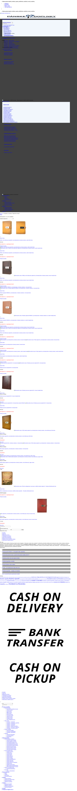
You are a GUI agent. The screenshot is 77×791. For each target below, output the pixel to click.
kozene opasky (4, 579)
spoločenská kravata (51, 582)
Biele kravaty (9, 712)
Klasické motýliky (10, 730)
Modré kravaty (10, 717)
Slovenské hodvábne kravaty (12, 709)
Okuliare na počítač (8, 205)
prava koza (37, 582)
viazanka (62, 582)
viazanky (2, 584)
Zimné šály (7, 198)
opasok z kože (6, 582)
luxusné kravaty (10, 580)
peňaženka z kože (12, 582)
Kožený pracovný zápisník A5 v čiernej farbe (8, 407)
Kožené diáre (9, 754)
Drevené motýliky (10, 731)
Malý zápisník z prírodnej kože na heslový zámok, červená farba (12, 344)
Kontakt (4, 211)
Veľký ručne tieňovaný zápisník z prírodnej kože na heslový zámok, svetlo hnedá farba (17, 252)
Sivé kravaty (9, 711)
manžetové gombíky (50, 580)
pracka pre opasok (25, 582)
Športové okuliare (8, 204)
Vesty (6, 196)
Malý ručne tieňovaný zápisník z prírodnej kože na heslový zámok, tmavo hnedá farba (16, 332)
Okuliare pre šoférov (9, 203)
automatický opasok (20, 577)
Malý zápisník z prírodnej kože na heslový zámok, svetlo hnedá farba (13, 356)
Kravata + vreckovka (11, 721)
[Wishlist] (0, 249)
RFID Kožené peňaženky (11, 765)
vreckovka (6, 584)
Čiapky (6, 197)
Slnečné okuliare (8, 778)
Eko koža (6, 769)
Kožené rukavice (10, 751)
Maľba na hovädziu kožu (9, 767)
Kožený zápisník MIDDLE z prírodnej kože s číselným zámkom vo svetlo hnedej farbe (16, 320)
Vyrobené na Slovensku (17, 584)
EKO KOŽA (6, 150)
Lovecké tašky (9, 753)
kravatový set (55, 578)
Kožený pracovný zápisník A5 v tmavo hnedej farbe (10, 396)
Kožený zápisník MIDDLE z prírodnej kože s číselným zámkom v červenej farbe (15, 292)
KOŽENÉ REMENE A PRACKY (10, 133)
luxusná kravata (66, 578)
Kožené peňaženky (10, 759)
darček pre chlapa (35, 577)
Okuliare (4, 200)
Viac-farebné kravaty (11, 719)
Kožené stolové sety (11, 764)
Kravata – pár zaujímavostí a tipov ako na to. (11, 567)
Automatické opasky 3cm (12, 742)
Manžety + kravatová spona (12, 728)
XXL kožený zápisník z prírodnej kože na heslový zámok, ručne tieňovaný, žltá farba (16, 436)
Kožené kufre (9, 763)
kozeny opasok (14, 579)
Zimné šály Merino (8, 199)
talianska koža (57, 582)
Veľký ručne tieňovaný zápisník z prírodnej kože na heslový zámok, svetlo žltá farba (16, 240)
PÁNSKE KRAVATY (7, 22)
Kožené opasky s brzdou (11, 741)
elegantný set (67, 577)
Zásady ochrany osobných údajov (8, 539)
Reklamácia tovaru (5, 534)
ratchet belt (45, 582)
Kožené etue (9, 752)
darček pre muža (44, 577)
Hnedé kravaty (10, 718)
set (47, 582)
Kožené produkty (5, 101)
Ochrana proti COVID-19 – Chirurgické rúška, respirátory (13, 551)
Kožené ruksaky (10, 758)
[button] (1, 214)
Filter (22, 529)
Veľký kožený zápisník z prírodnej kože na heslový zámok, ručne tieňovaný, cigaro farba (17, 462)
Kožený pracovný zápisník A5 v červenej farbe (9, 367)
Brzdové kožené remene (11, 747)
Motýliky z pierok (10, 732)
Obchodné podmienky (6, 696)
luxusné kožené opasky (3, 580)
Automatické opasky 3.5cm (12, 743)
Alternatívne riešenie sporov (7, 540)
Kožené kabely (9, 757)
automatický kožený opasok (13, 577)
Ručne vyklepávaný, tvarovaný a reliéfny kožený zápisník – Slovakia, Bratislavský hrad (17, 490)
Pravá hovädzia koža (9, 750)
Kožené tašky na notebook (12, 762)
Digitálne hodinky (8, 208)
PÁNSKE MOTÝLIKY (8, 50)
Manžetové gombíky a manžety (8, 561)
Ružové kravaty (10, 714)
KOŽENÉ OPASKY (7, 124)
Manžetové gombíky (11, 734)
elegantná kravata (52, 577)
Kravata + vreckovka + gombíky (13, 722)
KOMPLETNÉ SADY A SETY (9, 38)
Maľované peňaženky (11, 768)
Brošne (8, 736)
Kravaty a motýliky (6, 19)
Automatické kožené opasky (4, 577)
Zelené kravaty (10, 716)
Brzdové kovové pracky (11, 746)
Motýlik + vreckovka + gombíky (13, 727)
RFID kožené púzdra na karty (12, 766)
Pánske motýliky (8, 729)
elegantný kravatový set (60, 577)
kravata (49, 578)
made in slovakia (37, 580)
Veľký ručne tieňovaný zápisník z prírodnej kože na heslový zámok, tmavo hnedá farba (17, 280)
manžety (56, 580)
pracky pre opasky (32, 582)
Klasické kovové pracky (11, 748)
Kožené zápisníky (10, 761)
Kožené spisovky (10, 760)
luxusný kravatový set (26, 580)
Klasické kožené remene (11, 749)
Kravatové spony (10, 735)
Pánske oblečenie (5, 195)
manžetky (44, 580)
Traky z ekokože (10, 770)
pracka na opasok (18, 582)
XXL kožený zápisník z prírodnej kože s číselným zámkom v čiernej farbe (14, 448)
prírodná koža (41, 582)
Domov (1, 213)
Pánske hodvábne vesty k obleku (8, 564)
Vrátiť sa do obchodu (6, 49)
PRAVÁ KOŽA (6, 104)
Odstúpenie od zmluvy (6, 695)
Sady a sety (7, 720)
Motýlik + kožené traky (11, 726)
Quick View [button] (2, 238)
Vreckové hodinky (8, 210)
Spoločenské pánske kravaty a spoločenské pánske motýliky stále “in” (15, 554)
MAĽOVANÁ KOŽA (8, 144)
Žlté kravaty (9, 713)
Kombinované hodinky (9, 209)
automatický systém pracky (27, 577)
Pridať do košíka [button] (3, 258)
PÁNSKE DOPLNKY (8, 59)
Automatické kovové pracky (12, 744)
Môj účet (4, 533)
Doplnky (6, 733)
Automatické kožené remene (12, 745)
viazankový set (67, 582)
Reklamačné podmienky (6, 538)
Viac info (2, 454)
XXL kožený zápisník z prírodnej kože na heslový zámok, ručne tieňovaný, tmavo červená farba (18, 519)
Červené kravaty (10, 715)
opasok (59, 580)
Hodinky (4, 206)
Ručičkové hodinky (8, 207)
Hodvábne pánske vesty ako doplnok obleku (11, 558)
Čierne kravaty (10, 710)
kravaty (61, 578)
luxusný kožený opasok (18, 580)
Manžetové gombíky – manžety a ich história (11, 570)
